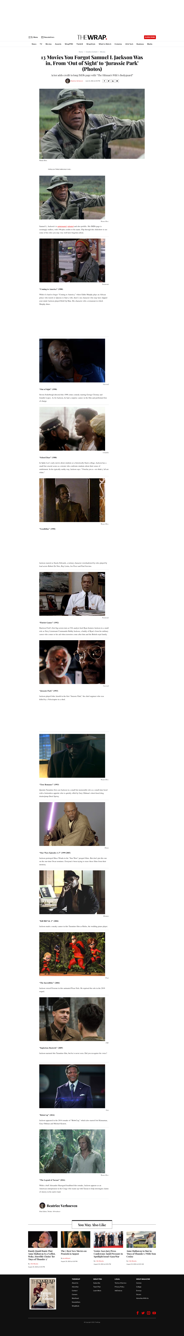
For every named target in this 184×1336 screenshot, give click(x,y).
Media (149, 44)
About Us (75, 1283)
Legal (117, 1279)
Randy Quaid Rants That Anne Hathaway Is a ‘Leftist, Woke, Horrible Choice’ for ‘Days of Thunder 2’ (41, 1255)
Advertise (75, 1287)
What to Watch (105, 44)
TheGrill (79, 44)
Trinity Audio (59, 169)
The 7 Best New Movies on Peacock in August (73, 1252)
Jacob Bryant (66, 1258)
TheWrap (76, 1279)
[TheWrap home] (92, 37)
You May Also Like (92, 1224)
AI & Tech (129, 44)
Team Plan (97, 1287)
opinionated (61, 226)
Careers (74, 1294)
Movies (49, 44)
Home (81, 52)
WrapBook (75, 1306)
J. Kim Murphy (34, 1264)
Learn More (97, 1290)
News (34, 44)
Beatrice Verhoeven (77, 81)
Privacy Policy (119, 1287)
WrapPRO (69, 44)
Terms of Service (120, 1283)
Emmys (138, 1290)
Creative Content (91, 52)
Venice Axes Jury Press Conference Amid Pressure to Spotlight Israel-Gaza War (108, 1254)
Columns (118, 44)
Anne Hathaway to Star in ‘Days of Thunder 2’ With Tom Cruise (141, 1254)
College (138, 1287)
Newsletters (49, 37)
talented (71, 226)
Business (140, 44)
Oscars (138, 1294)
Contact (74, 1290)
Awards (58, 44)
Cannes (138, 1283)
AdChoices (118, 1290)
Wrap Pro (97, 1279)
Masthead (75, 1298)
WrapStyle (90, 44)
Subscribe (150, 37)
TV (41, 44)
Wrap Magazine (143, 1279)
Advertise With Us (142, 1298)
